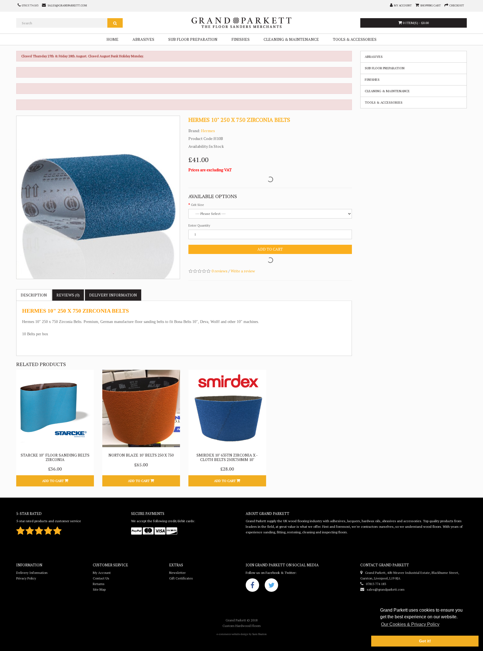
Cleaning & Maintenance (291, 39)
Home (112, 39)
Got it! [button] (425, 641)
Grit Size (197, 205)
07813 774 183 (374, 584)
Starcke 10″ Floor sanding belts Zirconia (55, 457)
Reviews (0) (68, 295)
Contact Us (101, 578)
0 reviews (220, 271)
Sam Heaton (259, 634)
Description (34, 295)
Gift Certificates (181, 578)
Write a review (243, 271)
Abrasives (143, 39)
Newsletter (177, 573)
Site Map (99, 589)
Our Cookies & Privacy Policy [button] (410, 624)
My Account (102, 573)
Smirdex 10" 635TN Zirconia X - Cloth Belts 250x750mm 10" (227, 457)
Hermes (208, 130)
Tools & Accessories (355, 39)
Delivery (113, 295)
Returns (99, 584)
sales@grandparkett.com (384, 589)
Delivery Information (32, 573)
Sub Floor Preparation (192, 39)
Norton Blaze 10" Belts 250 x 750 (141, 455)
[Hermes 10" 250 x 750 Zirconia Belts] (98, 197)
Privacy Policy (26, 578)
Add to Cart (270, 249)
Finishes (240, 39)
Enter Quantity (199, 225)
